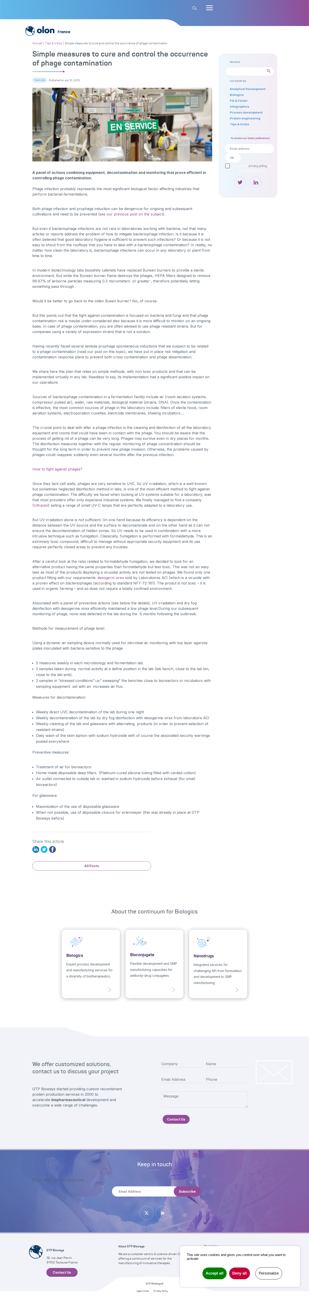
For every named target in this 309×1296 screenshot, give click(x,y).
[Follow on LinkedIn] (162, 1213)
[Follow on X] (147, 1213)
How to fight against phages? (57, 469)
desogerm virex (110, 577)
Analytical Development (248, 89)
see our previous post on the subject (131, 214)
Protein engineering (245, 118)
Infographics (239, 106)
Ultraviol (41, 505)
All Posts (91, 866)
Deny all (239, 1273)
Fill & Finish (238, 100)
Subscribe (187, 1191)
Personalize (269, 1273)
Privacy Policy (161, 1290)
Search (15, 2)
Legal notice (142, 1290)
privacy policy (258, 166)
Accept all (214, 1273)
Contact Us (176, 1119)
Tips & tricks (40, 80)
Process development (246, 112)
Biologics (237, 95)
